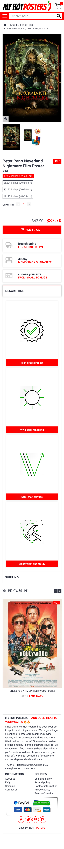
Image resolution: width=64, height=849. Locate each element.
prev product (16, 28)
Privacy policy (42, 789)
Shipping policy (43, 778)
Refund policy (42, 782)
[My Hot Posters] (27, 6)
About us (10, 778)
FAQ (7, 782)
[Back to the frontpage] (5, 25)
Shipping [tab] (12, 577)
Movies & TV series (21, 25)
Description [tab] (14, 291)
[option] (11, 137)
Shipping (10, 786)
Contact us (11, 789)
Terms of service (44, 793)
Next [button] (59, 591)
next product (37, 28)
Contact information (46, 786)
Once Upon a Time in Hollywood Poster (32, 691)
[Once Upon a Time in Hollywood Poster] (32, 643)
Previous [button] (56, 591)
